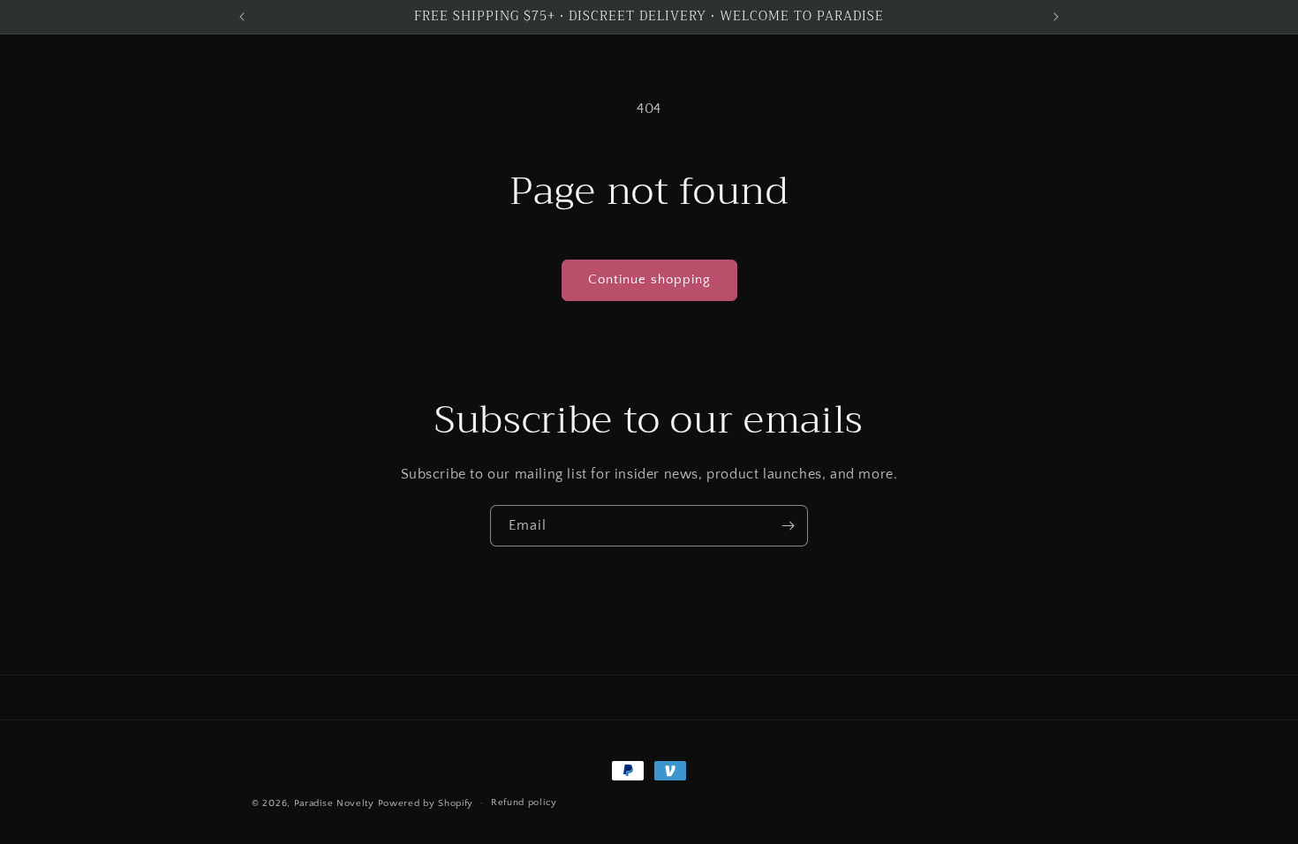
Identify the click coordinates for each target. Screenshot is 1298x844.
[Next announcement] (1056, 17)
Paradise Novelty (334, 803)
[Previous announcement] (242, 17)
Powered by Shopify (426, 803)
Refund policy (524, 802)
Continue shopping (649, 279)
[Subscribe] (787, 525)
